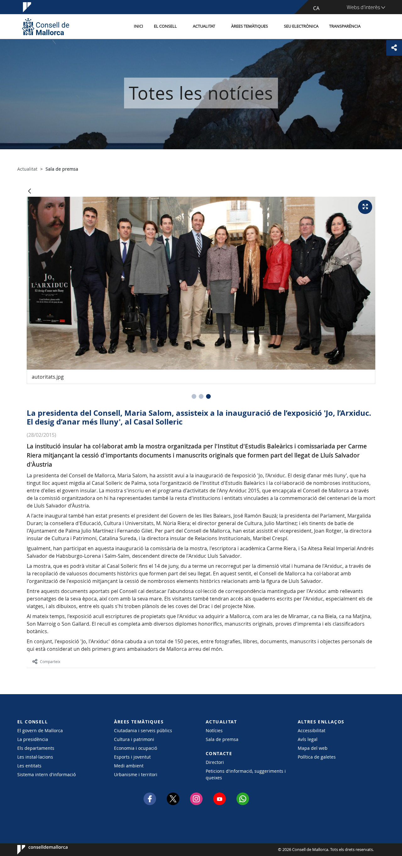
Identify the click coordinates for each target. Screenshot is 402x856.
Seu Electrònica (301, 26)
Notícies (214, 730)
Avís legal (308, 739)
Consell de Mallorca (36, 850)
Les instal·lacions (35, 757)
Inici (138, 26)
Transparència (345, 26)
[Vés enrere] (29, 191)
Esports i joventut (132, 757)
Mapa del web (313, 748)
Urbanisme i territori (135, 774)
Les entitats (29, 766)
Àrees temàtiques (249, 26)
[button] (194, 396)
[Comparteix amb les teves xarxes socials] (394, 48)
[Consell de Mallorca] (45, 26)
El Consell (165, 26)
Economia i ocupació (135, 748)
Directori (215, 762)
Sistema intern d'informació (46, 774)
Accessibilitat (311, 730)
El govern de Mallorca (40, 730)
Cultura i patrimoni (134, 739)
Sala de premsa (222, 739)
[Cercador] (372, 26)
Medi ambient (129, 766)
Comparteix (50, 661)
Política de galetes (317, 757)
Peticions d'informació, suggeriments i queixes (246, 774)
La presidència (32, 739)
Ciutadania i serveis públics (143, 730)
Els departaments (35, 748)
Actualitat (204, 26)
